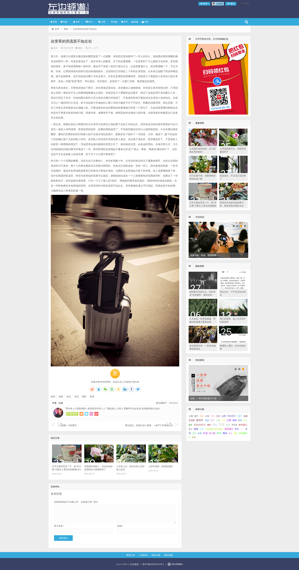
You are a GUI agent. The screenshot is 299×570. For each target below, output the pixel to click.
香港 (194, 437)
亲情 (201, 416)
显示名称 (59, 526)
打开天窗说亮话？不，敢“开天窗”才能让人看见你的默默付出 (202, 205)
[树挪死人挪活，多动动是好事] (233, 342)
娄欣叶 (200, 420)
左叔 (55, 48)
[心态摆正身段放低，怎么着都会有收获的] (203, 145)
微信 (232, 3)
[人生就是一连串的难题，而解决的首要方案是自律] (203, 315)
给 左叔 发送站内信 (91, 414)
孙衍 (212, 420)
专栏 (78, 22)
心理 (103, 22)
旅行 (209, 425)
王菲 (242, 429)
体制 (61, 396)
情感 (235, 420)
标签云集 (156, 555)
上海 (191, 416)
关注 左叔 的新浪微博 (96, 414)
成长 (245, 420)
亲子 (196, 416)
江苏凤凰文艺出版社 (214, 429)
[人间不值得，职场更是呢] (163, 461)
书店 (146, 22)
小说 (218, 420)
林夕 (190, 429)
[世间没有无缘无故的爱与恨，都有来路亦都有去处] (233, 199)
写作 (213, 416)
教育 (190, 425)
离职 (84, 396)
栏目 (90, 22)
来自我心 (243, 424)
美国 (194, 433)
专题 (65, 22)
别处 (115, 22)
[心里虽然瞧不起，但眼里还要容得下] (233, 145)
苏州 (219, 433)
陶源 (230, 433)
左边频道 (68, 8)
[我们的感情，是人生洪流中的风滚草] (233, 315)
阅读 (225, 433)
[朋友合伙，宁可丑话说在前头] (233, 288)
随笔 (66, 29)
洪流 (76, 396)
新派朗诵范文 (200, 425)
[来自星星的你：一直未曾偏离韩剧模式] (203, 342)
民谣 (201, 429)
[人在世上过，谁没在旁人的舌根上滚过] (131, 461)
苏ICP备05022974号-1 (153, 564)
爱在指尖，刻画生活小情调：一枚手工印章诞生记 (149, 425)
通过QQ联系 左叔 (86, 414)
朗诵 (228, 425)
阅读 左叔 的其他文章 (72, 414)
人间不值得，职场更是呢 (160, 466)
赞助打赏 (130, 555)
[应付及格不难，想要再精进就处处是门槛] (203, 172)
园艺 (240, 416)
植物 (196, 429)
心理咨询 (143, 555)
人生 (207, 416)
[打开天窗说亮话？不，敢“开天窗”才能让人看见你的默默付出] (67, 461)
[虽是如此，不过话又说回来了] (233, 172)
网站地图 (168, 555)
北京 (218, 416)
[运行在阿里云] (175, 564)
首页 (55, 22)
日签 (221, 424)
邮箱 (120, 526)
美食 (200, 433)
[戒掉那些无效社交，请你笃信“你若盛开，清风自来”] (203, 288)
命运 (68, 396)
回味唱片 (231, 416)
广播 (223, 420)
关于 (126, 22)
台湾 (224, 416)
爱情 (237, 429)
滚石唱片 (229, 429)
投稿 (136, 22)
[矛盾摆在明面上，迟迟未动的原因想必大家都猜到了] (99, 461)
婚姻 (207, 420)
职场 (92, 396)
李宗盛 (234, 425)
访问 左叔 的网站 (81, 414)
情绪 (240, 420)
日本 (215, 425)
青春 (236, 433)
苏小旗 (212, 433)
